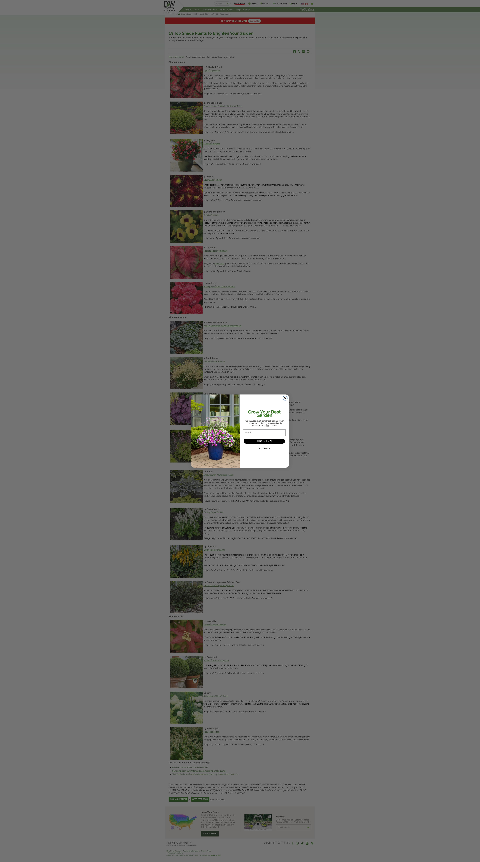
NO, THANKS (264, 449)
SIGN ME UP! (264, 441)
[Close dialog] (285, 398)
